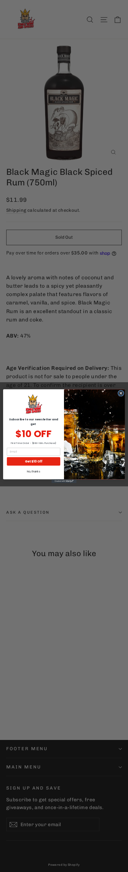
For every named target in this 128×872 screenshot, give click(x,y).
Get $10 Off (33, 461)
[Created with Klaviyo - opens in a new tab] (64, 481)
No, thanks (33, 471)
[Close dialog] (121, 393)
